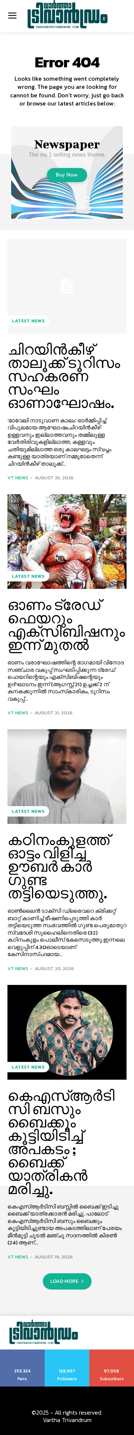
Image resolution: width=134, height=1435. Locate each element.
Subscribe (112, 1352)
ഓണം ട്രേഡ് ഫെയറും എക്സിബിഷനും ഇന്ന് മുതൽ (66, 625)
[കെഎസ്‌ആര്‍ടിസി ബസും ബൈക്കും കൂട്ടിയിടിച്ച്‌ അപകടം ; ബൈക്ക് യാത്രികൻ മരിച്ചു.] (67, 1032)
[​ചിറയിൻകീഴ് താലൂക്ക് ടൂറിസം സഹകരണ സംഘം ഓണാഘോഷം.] (67, 286)
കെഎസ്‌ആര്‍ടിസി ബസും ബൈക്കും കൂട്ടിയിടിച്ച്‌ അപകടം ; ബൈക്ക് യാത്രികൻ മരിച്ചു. (61, 1142)
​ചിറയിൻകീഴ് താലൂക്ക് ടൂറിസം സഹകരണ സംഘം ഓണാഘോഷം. (63, 376)
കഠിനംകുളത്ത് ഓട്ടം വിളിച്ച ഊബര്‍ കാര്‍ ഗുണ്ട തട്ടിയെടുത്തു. (58, 866)
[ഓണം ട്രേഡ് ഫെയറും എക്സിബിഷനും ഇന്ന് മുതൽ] (67, 541)
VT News (17, 477)
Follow (67, 1352)
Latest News (28, 321)
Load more (64, 1281)
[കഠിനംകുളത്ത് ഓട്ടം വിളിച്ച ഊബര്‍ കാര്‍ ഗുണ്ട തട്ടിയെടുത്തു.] (67, 776)
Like (22, 1352)
